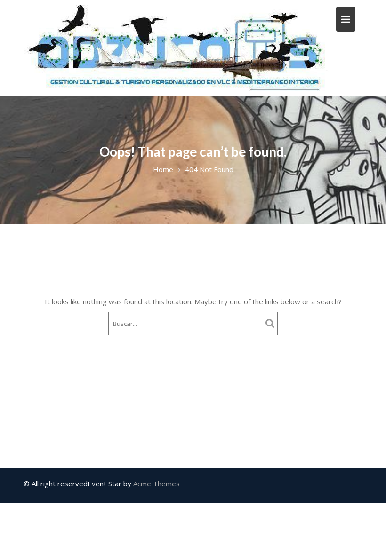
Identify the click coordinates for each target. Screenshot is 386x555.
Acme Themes (156, 483)
